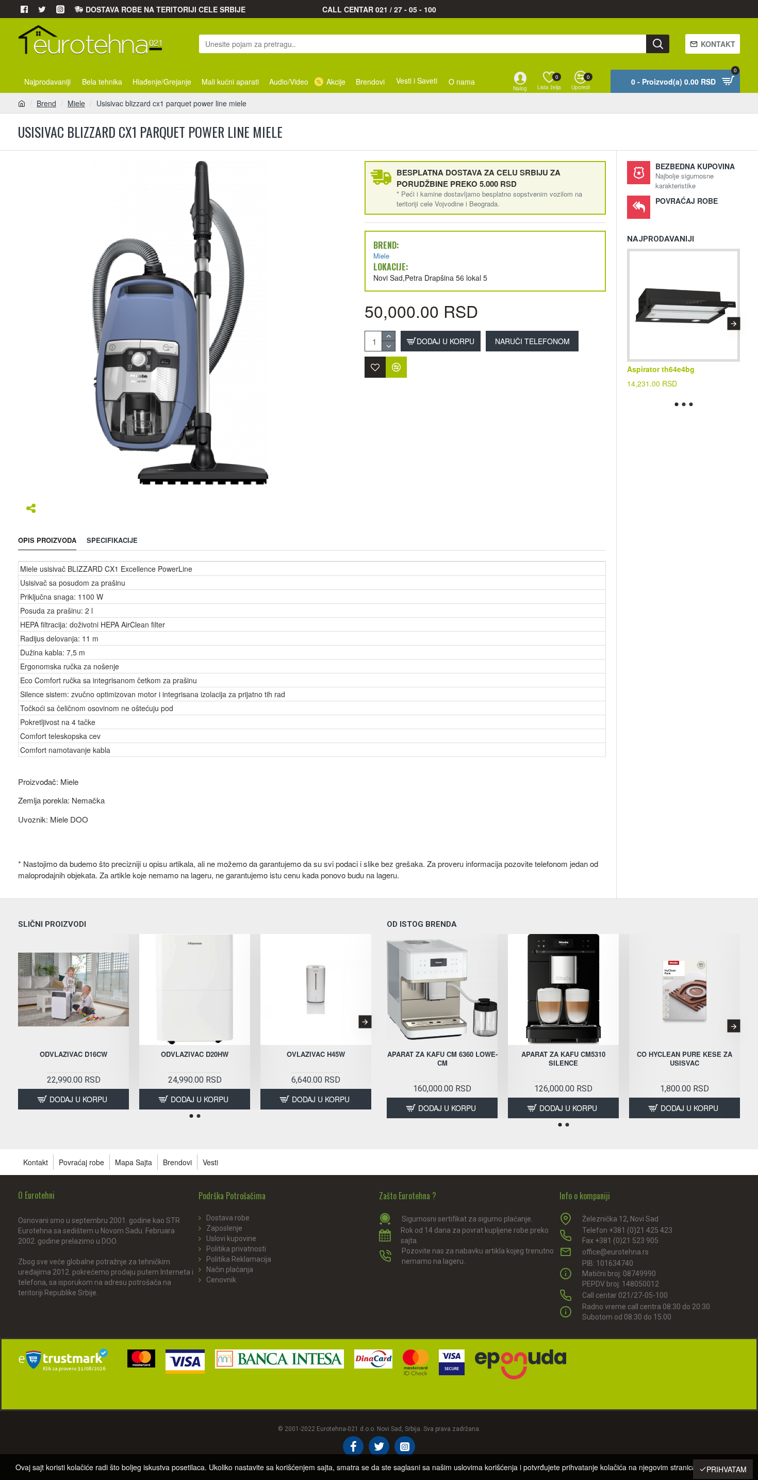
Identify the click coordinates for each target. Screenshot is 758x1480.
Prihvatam (726, 1469)
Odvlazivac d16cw (73, 1054)
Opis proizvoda (47, 540)
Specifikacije (112, 540)
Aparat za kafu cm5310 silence (563, 1059)
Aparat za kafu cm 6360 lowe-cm (442, 1059)
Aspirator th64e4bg (661, 369)
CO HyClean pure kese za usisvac (684, 1059)
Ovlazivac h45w (316, 1054)
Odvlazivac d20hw (194, 1054)
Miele (76, 103)
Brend (46, 103)
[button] (633, 323)
